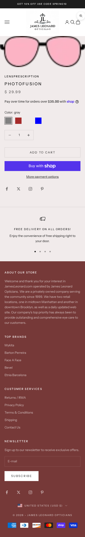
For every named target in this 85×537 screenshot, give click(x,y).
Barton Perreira (15, 353)
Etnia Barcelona (15, 375)
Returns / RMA (15, 398)
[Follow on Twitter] (18, 189)
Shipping (11, 420)
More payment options (42, 177)
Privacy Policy (14, 405)
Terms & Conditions (19, 412)
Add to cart (43, 152)
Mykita (9, 345)
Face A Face (13, 360)
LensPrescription (22, 76)
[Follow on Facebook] (7, 189)
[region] (42, 230)
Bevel (8, 368)
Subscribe (21, 476)
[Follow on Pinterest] (42, 189)
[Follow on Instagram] (30, 189)
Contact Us (12, 427)
